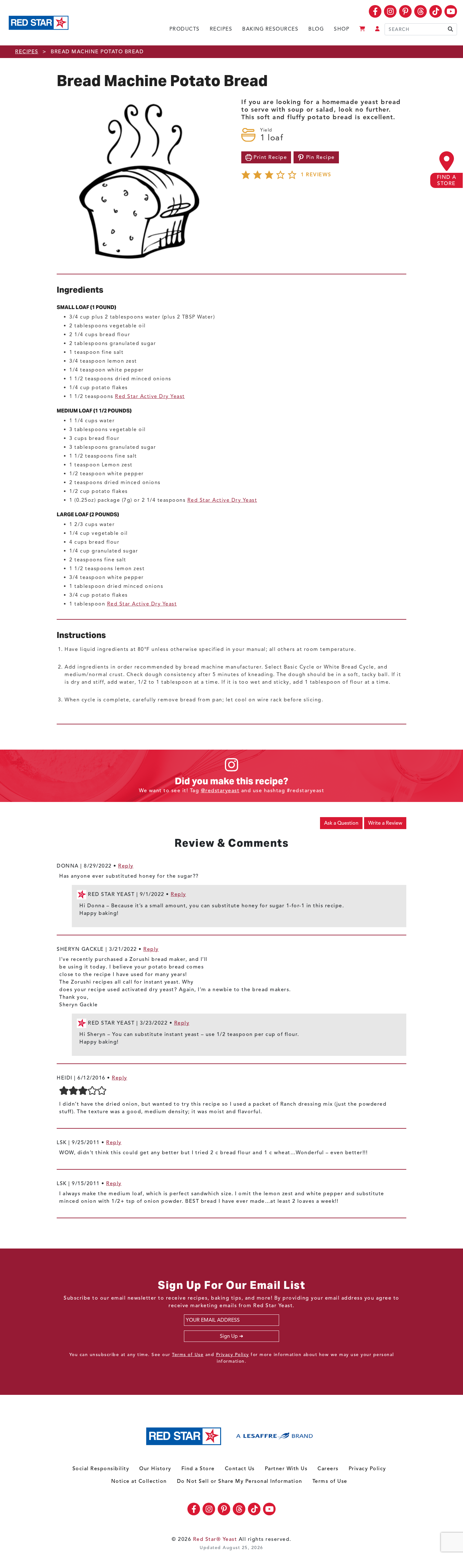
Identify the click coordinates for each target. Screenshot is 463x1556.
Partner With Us (286, 1468)
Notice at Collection (139, 1481)
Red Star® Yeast (215, 1539)
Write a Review (385, 823)
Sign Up (229, 1336)
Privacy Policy (232, 1354)
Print (269, 157)
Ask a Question (341, 823)
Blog (316, 29)
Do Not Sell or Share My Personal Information (239, 1481)
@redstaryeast (220, 790)
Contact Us (240, 1468)
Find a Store (198, 1468)
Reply (126, 866)
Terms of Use (187, 1354)
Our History (155, 1468)
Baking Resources (270, 29)
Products (184, 29)
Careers (328, 1468)
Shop (341, 29)
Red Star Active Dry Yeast (150, 396)
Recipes (221, 29)
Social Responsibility (100, 1468)
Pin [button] (319, 157)
